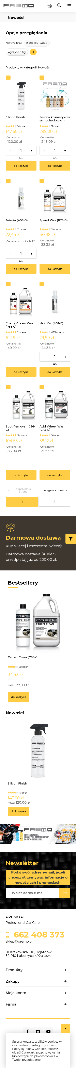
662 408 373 (38, 935)
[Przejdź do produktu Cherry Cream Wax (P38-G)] (21, 301)
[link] (37, 43)
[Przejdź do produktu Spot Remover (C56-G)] (21, 404)
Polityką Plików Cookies (29, 1049)
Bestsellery (23, 583)
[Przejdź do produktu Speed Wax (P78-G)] (55, 198)
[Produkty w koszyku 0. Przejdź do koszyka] (50, 6)
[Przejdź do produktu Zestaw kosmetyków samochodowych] (55, 95)
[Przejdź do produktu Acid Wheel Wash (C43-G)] (55, 404)
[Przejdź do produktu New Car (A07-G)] (55, 301)
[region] (38, 834)
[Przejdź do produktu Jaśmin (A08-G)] (21, 198)
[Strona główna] (18, 5)
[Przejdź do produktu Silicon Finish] (21, 95)
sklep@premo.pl (19, 941)
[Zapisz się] (64, 893)
